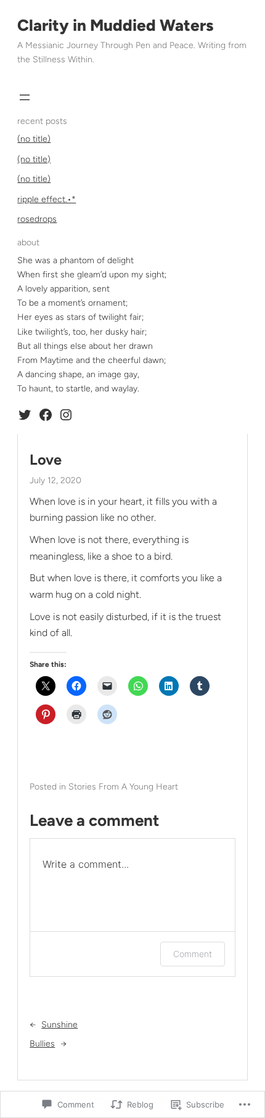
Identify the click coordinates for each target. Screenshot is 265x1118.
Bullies (42, 1043)
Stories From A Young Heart (123, 786)
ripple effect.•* (46, 199)
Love (46, 459)
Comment (192, 954)
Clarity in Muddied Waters (115, 25)
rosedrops (37, 219)
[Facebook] (45, 414)
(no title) (34, 139)
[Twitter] (24, 414)
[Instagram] (66, 414)
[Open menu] (24, 97)
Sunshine (59, 1024)
